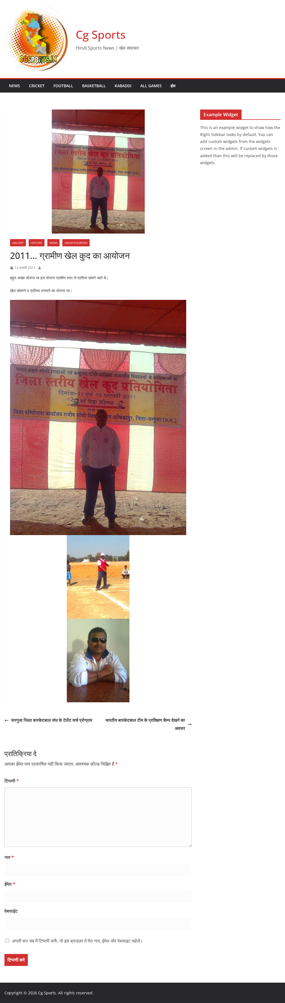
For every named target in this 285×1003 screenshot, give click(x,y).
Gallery (18, 243)
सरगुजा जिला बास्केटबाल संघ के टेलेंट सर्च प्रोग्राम (51, 720)
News (14, 85)
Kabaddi (123, 85)
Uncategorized (76, 243)
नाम (9, 857)
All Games (151, 85)
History (36, 243)
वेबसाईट (11, 911)
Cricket (37, 85)
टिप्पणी (11, 781)
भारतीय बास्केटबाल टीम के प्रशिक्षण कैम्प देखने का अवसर (145, 724)
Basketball (94, 85)
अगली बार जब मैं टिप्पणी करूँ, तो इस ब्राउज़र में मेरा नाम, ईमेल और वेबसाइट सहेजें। (77, 941)
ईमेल (9, 884)
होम (173, 85)
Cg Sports (101, 34)
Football (63, 85)
